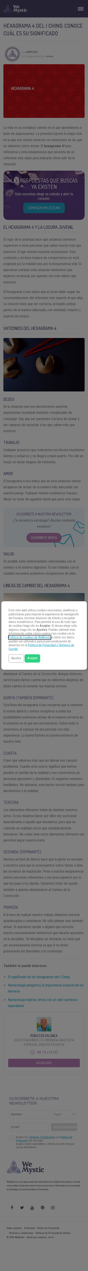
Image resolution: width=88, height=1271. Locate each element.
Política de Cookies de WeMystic (30, 637)
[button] (16, 658)
